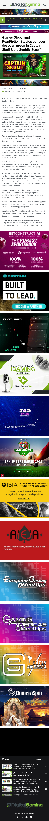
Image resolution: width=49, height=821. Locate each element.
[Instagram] (22, 817)
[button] (4, 4)
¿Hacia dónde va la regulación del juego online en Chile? (25, 774)
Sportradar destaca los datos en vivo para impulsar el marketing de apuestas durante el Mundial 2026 (26, 789)
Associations (9, 92)
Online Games (20, 92)
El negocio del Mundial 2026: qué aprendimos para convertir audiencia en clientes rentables (25, 766)
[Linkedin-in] (18, 817)
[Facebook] (31, 817)
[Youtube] (26, 817)
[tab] (24, 766)
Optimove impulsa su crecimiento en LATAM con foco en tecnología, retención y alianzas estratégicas (26, 781)
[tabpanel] (24, 742)
